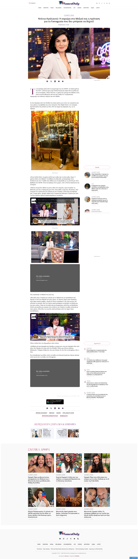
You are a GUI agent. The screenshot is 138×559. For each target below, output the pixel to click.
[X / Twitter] (51, 81)
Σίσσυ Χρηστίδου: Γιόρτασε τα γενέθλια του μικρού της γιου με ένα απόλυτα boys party (100, 175)
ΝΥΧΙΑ (88, 369)
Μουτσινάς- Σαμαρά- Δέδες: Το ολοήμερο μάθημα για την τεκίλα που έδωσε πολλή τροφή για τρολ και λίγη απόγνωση (96, 514)
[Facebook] (47, 81)
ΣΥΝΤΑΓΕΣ (89, 348)
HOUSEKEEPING (67, 7)
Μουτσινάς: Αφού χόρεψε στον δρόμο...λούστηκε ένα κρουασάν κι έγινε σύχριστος (67, 513)
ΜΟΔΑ (52, 7)
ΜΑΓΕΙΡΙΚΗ (86, 7)
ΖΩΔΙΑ (92, 7)
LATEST (98, 7)
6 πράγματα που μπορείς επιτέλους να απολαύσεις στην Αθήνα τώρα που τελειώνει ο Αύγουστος (100, 188)
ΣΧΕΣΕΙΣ (79, 7)
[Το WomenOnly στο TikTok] (101, 3)
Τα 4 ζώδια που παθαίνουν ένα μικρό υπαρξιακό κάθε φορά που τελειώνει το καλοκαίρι (98, 361)
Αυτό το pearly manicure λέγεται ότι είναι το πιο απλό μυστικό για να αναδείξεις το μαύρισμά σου (97, 373)
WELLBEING (58, 7)
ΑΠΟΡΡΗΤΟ (134, 558)
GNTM (59, 413)
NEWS (39, 7)
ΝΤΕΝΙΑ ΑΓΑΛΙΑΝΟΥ (42, 413)
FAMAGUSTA (64, 416)
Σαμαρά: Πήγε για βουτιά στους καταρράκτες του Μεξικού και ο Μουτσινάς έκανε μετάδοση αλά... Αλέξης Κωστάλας (39, 480)
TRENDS (88, 381)
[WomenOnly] (69, 3)
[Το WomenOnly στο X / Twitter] (104, 3)
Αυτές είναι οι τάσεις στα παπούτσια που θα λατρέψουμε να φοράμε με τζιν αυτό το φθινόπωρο (97, 384)
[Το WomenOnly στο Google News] (106, 3)
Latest (97, 167)
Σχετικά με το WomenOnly (95, 549)
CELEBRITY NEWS (69, 15)
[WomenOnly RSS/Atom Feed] (109, 3)
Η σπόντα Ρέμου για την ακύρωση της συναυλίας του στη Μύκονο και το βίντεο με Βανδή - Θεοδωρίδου (97, 396)
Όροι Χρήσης (46, 549)
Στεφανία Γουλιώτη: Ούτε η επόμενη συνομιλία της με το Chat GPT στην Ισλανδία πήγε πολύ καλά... (100, 201)
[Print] (63, 81)
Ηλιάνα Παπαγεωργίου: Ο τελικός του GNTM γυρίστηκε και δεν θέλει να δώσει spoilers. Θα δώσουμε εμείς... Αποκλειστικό (40, 514)
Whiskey (77, 556)
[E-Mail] (59, 81)
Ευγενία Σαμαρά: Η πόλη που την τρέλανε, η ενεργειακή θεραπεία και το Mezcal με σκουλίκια (68, 479)
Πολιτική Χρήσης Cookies (81, 549)
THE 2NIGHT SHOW (68, 413)
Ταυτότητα (39, 549)
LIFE (74, 7)
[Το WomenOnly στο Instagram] (99, 3)
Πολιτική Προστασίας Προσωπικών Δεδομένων (62, 549)
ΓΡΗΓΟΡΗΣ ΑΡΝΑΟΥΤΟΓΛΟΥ (50, 416)
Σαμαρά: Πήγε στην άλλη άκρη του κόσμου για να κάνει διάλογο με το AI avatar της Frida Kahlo (96, 479)
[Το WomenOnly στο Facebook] (96, 3)
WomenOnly (69, 534)
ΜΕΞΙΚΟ (52, 413)
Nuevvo (66, 556)
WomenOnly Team (63, 24)
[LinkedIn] (55, 81)
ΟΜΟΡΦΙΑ (45, 7)
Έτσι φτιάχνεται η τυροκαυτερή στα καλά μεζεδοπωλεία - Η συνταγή (97, 351)
